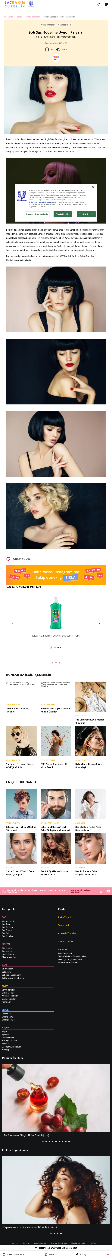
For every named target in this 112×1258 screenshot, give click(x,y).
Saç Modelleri (64, 25)
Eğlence (5, 1035)
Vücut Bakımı (7, 969)
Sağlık (4, 1032)
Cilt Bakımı (6, 972)
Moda (19, 17)
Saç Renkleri (7, 927)
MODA (5, 986)
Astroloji (5, 1050)
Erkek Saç (6, 1014)
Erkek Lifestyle (8, 1020)
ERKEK (5, 1010)
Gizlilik (26, 1243)
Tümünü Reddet (62, 214)
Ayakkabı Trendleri (10, 996)
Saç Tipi (5, 933)
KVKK (93, 1243)
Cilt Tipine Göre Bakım (11, 975)
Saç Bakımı (7, 930)
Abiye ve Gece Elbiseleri (68, 962)
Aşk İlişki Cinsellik (9, 1041)
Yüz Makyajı (7, 948)
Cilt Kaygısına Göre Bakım (13, 978)
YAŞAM (5, 1027)
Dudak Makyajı (8, 954)
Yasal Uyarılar (40, 1243)
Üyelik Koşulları (78, 1243)
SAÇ (4, 917)
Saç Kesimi (6, 924)
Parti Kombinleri (65, 953)
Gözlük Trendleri (9, 999)
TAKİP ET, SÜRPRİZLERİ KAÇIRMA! (81, 891)
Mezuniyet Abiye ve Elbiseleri (70, 959)
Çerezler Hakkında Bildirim (41, 202)
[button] (52, 662)
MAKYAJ (6, 944)
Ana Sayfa (8, 17)
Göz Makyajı (7, 951)
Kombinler (6, 1002)
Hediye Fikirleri (8, 1038)
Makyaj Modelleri (9, 957)
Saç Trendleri (7, 936)
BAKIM (5, 965)
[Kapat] (93, 187)
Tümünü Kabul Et (86, 214)
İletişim (14, 1243)
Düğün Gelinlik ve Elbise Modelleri (72, 956)
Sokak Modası (8, 993)
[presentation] (13, 622)
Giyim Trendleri (33, 17)
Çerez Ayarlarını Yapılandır (37, 214)
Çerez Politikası (59, 1243)
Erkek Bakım (7, 1017)
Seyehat (5, 1044)
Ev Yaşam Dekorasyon (11, 1047)
